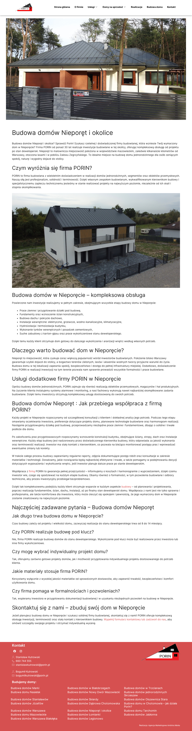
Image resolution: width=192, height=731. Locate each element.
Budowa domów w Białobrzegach (89, 688)
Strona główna (62, 7)
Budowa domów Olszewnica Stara (146, 699)
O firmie (79, 7)
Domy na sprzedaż (113, 7)
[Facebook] (14, 651)
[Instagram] (21, 651)
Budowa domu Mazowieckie (28, 714)
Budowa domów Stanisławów (29, 699)
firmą (32, 471)
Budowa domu (155, 7)
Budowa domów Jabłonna (140, 714)
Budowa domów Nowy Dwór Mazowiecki (94, 692)
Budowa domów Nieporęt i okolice (89, 710)
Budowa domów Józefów (27, 703)
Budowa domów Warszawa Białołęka (34, 718)
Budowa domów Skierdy (83, 699)
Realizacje (136, 7)
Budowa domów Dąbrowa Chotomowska (94, 703)
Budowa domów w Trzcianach (143, 688)
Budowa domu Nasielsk (25, 692)
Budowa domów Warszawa (28, 710)
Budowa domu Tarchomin (140, 710)
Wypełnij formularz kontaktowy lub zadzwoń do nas (135, 619)
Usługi (91, 7)
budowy (126, 486)
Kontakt (171, 7)
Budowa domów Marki (25, 688)
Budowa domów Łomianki (84, 714)
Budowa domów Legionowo (85, 718)
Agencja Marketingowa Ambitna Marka (164, 725)
